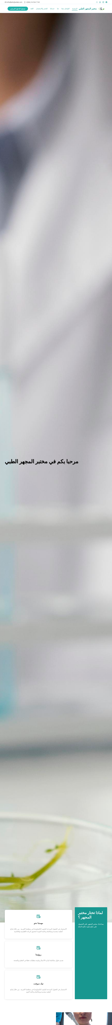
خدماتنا (52, 9)
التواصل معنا (65, 9)
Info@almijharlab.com (14, 2)
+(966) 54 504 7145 (33, 2)
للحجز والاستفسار (41, 9)
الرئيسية (74, 9)
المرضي (17, 9)
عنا (58, 9)
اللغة (31, 9)
